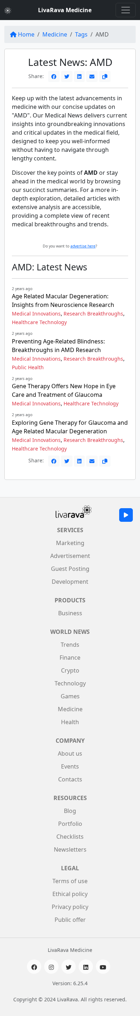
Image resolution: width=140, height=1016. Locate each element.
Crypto (70, 670)
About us (70, 753)
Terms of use (70, 881)
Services (70, 530)
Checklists (70, 837)
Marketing (70, 543)
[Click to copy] (105, 76)
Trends (70, 645)
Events (70, 766)
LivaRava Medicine (65, 10)
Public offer (70, 920)
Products (70, 600)
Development (70, 582)
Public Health (28, 367)
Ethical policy (70, 894)
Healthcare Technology (39, 322)
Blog (70, 811)
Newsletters (70, 849)
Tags (81, 34)
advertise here (82, 246)
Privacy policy (70, 907)
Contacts (70, 779)
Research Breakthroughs (93, 313)
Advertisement (70, 556)
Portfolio (70, 824)
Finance (70, 657)
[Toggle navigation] (126, 10)
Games (70, 696)
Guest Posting (70, 569)
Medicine (54, 34)
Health (70, 722)
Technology (70, 683)
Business (70, 613)
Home (26, 34)
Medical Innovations (36, 313)
